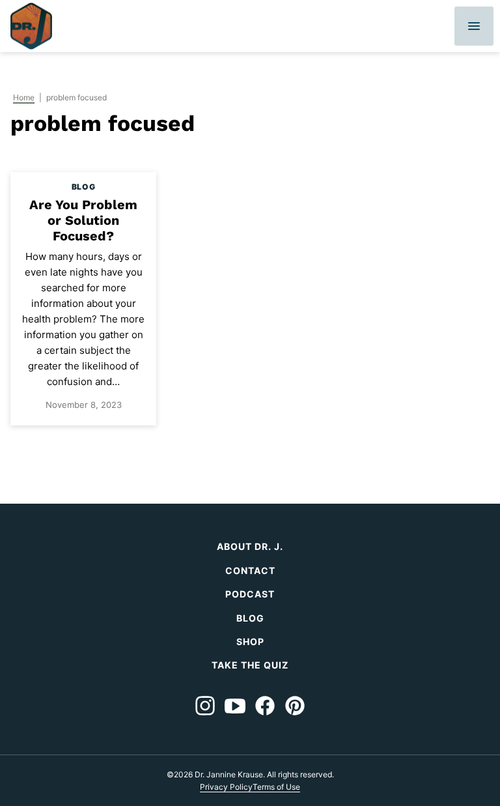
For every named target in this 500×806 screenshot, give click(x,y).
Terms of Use (276, 787)
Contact (250, 570)
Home (24, 97)
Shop (250, 641)
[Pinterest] (295, 706)
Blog (250, 618)
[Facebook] (265, 706)
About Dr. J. (250, 546)
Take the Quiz (250, 664)
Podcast (250, 593)
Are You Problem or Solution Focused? (83, 220)
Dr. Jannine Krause (31, 26)
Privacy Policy (226, 787)
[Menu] (473, 26)
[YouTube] (235, 706)
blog (83, 187)
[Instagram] (205, 706)
